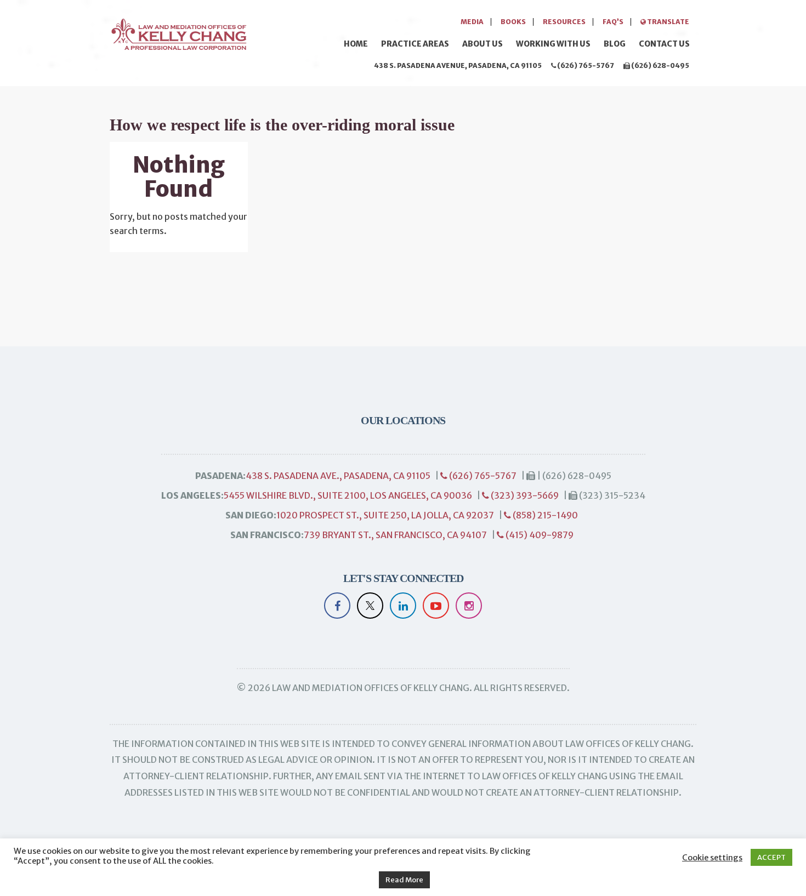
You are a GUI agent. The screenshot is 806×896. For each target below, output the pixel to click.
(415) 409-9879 (539, 534)
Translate (667, 22)
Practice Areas (415, 43)
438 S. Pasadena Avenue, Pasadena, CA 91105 (458, 65)
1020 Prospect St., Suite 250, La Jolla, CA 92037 (385, 515)
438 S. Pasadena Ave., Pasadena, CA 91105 (338, 475)
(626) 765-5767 (585, 65)
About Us (482, 43)
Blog (615, 43)
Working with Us (553, 43)
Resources (564, 22)
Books (513, 22)
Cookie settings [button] (712, 858)
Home (356, 43)
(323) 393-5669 (524, 495)
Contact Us (664, 43)
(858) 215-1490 (544, 515)
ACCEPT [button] (771, 857)
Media (472, 22)
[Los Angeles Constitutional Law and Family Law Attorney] (178, 32)
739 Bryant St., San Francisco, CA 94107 (395, 534)
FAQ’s (613, 22)
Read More (404, 879)
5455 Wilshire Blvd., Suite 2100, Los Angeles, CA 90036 (348, 495)
